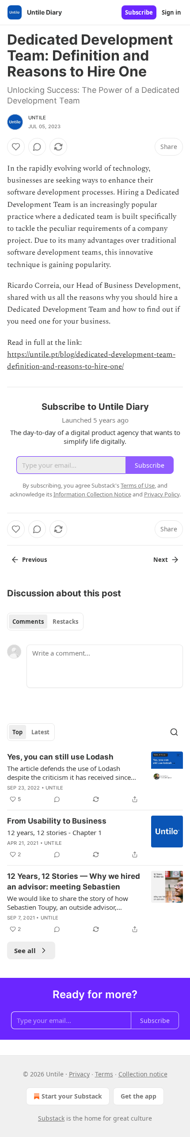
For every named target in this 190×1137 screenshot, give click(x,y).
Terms (104, 1074)
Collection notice (142, 1074)
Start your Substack (72, 1096)
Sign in (171, 12)
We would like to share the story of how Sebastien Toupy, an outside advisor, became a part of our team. (67, 903)
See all (25, 950)
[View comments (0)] (37, 147)
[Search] (174, 732)
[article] (95, 778)
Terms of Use (138, 485)
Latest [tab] (40, 732)
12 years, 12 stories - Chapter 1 (54, 832)
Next (160, 560)
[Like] (16, 147)
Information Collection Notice (92, 494)
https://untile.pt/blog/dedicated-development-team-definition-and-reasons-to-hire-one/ (91, 360)
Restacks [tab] (65, 622)
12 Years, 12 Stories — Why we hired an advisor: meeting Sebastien (73, 881)
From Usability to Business (56, 821)
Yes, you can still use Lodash (60, 756)
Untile (37, 117)
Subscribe (139, 12)
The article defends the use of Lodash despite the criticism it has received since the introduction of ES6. (69, 773)
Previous (34, 560)
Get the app (138, 1096)
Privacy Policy (161, 494)
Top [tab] (17, 732)
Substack (51, 1118)
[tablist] (45, 621)
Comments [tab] (28, 622)
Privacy (79, 1074)
